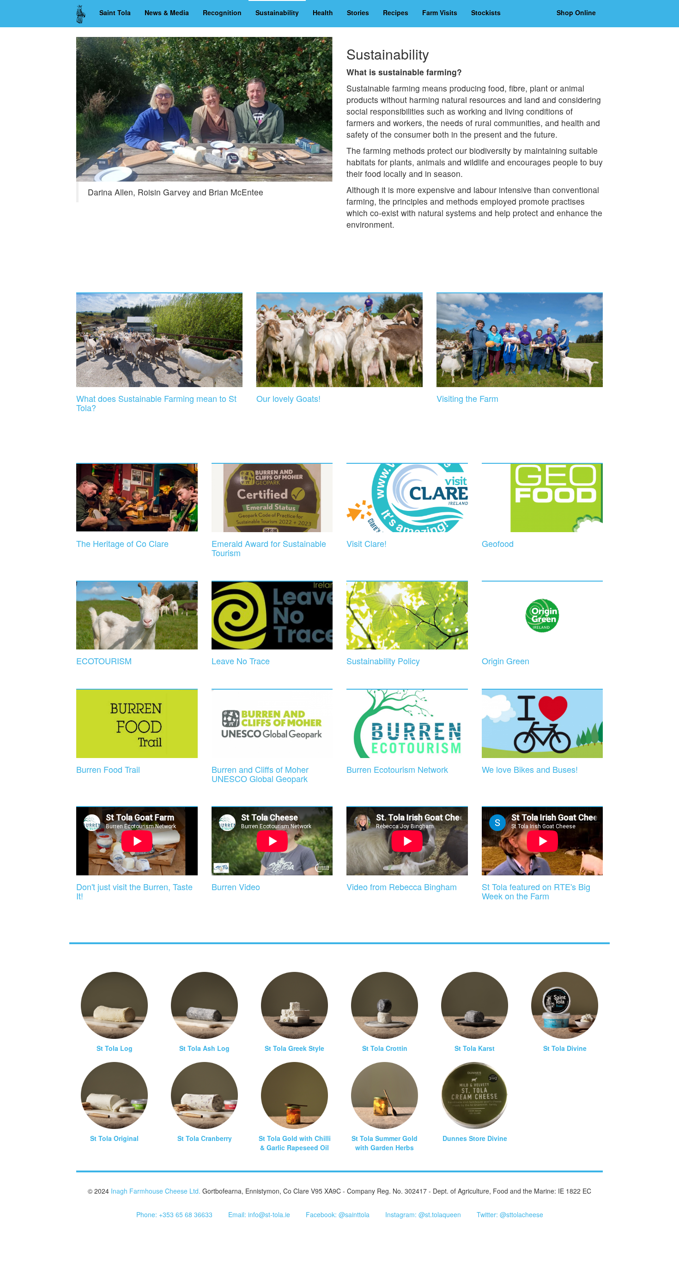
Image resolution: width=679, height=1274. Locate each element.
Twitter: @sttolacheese (510, 1214)
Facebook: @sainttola (338, 1214)
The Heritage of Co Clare (122, 543)
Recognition (222, 12)
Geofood (498, 543)
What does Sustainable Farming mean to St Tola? (156, 402)
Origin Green (505, 661)
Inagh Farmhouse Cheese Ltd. (155, 1190)
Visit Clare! (366, 543)
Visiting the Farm (467, 398)
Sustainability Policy (383, 661)
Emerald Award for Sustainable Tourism (269, 547)
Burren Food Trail (108, 769)
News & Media (167, 12)
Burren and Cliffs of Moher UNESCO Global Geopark (260, 773)
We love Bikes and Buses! (530, 769)
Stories (358, 12)
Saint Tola (115, 12)
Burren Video (236, 886)
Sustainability (277, 12)
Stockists (486, 12)
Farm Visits (439, 12)
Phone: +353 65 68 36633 (174, 1214)
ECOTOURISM (104, 661)
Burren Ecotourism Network (397, 769)
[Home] (84, 14)
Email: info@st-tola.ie (259, 1214)
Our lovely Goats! (288, 398)
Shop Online (576, 12)
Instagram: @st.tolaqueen (423, 1214)
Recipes (395, 12)
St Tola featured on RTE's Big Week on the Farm (536, 891)
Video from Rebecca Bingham (401, 886)
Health (323, 12)
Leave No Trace (241, 661)
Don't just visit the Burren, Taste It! (134, 891)
